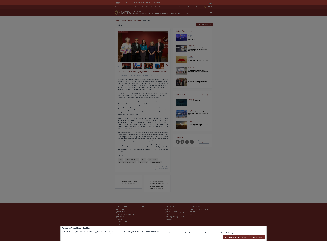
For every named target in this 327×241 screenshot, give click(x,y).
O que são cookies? (257, 237)
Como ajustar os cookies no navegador (236, 237)
